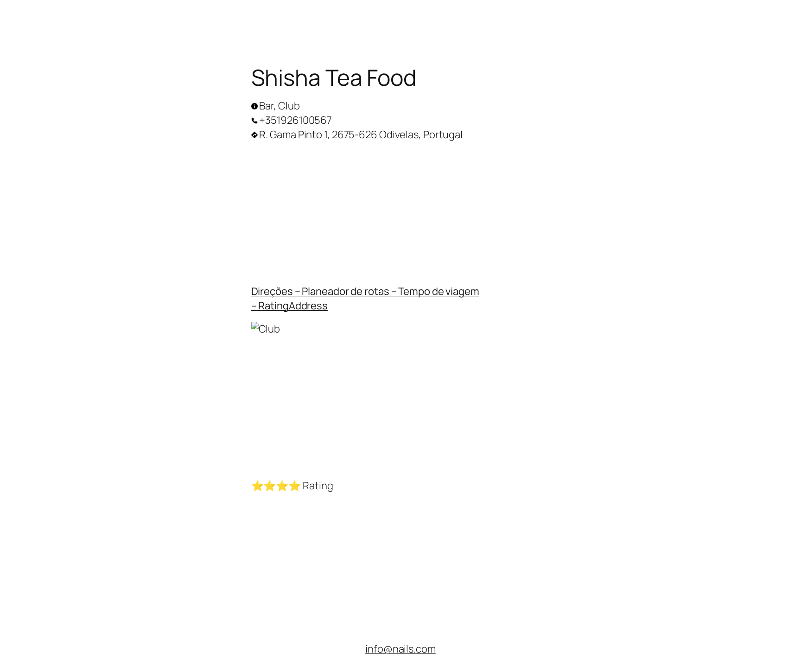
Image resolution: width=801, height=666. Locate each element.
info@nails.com (400, 649)
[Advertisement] (400, 210)
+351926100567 (295, 120)
